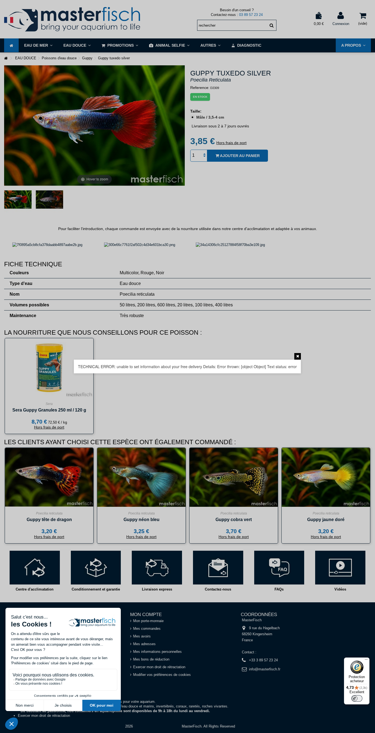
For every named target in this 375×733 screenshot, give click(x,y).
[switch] (356, 698)
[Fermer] (297, 356)
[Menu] (366, 661)
